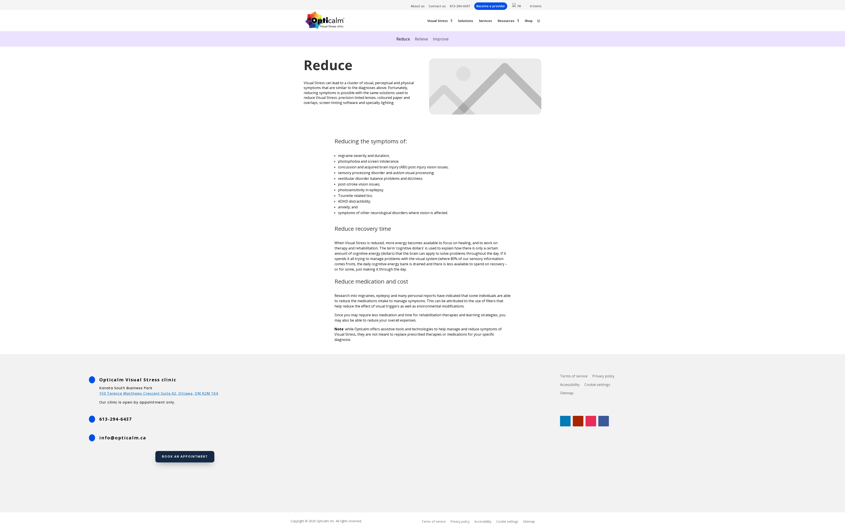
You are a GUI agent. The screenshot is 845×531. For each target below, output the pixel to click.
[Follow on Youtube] (578, 421)
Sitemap (566, 393)
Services (485, 21)
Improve (441, 39)
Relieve (421, 39)
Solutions (465, 21)
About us (417, 6)
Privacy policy (603, 376)
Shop (529, 21)
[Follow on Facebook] (603, 421)
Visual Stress (437, 21)
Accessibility (570, 384)
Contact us (437, 6)
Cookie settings (597, 384)
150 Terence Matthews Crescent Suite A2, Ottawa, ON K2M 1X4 (158, 393)
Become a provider (490, 6)
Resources (506, 21)
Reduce (403, 39)
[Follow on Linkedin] (565, 421)
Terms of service (574, 376)
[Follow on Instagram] (591, 421)
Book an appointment (185, 456)
